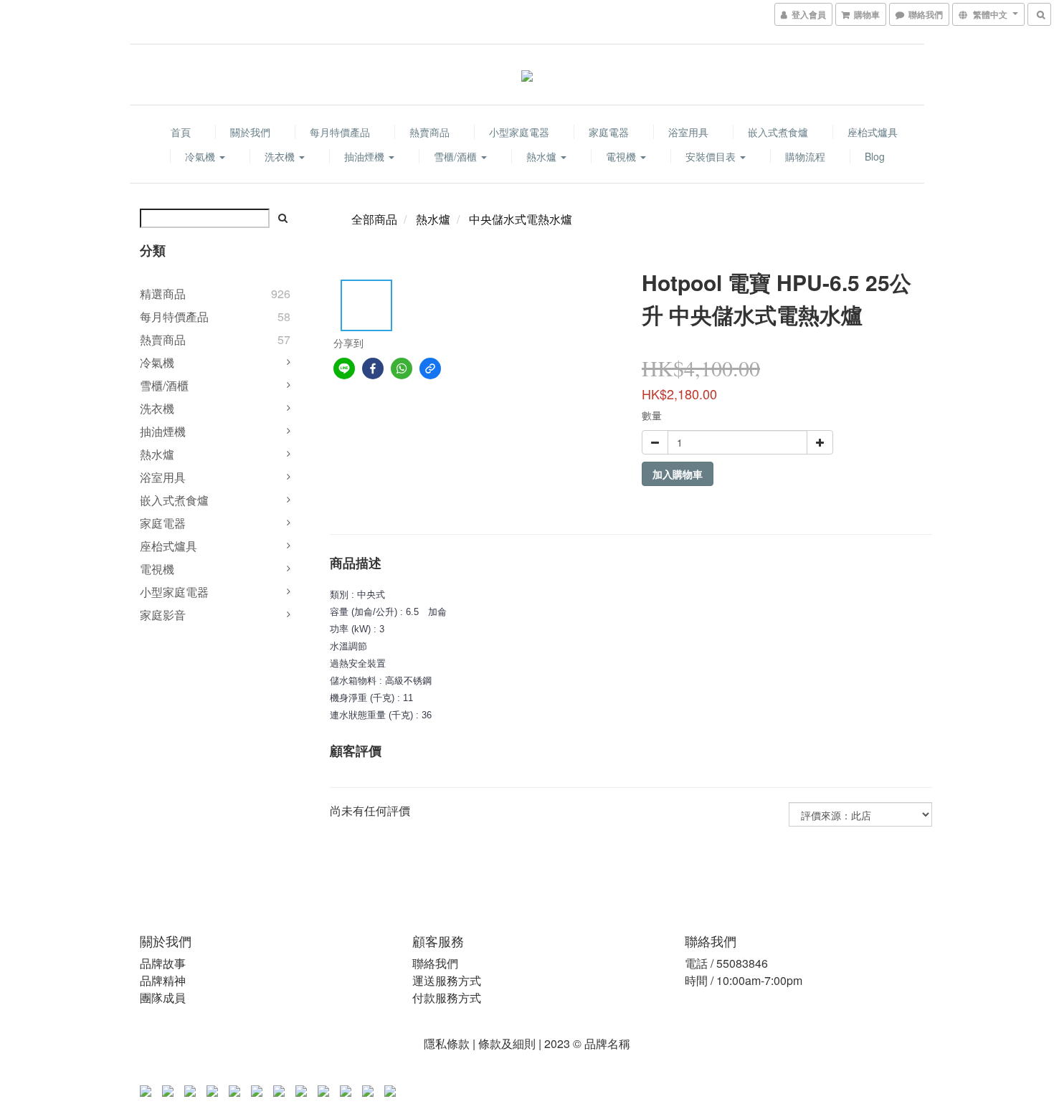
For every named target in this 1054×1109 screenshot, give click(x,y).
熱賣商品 (429, 132)
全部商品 (374, 219)
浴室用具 (688, 132)
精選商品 (163, 293)
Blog (875, 156)
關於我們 (250, 132)
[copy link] (430, 368)
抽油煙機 (365, 156)
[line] (344, 368)
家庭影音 (163, 614)
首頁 (181, 132)
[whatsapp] (401, 368)
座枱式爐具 (873, 132)
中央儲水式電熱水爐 (520, 219)
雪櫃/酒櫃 (457, 156)
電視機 (622, 156)
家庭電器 (609, 132)
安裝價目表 (712, 156)
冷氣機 (201, 156)
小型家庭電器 (519, 132)
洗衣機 (281, 156)
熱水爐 (542, 156)
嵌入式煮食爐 (778, 132)
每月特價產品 (340, 132)
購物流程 (805, 156)
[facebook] (373, 368)
